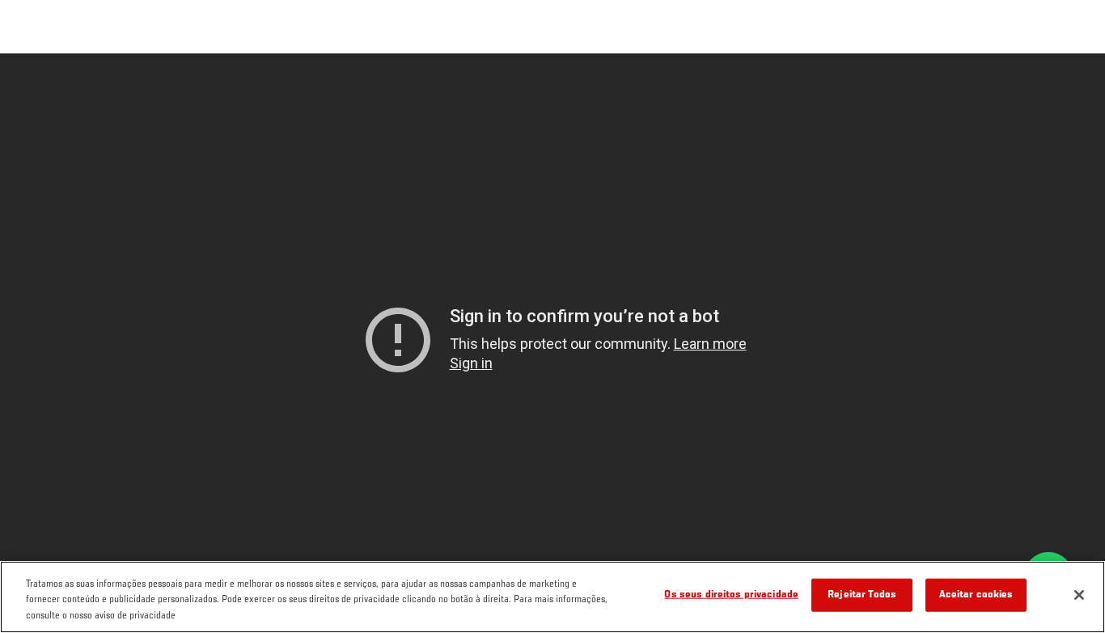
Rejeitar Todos (862, 594)
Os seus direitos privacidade (731, 594)
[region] (552, 597)
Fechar (1074, 86)
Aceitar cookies (976, 594)
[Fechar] (1079, 595)
